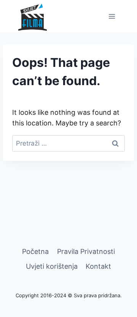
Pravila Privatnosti (86, 251)
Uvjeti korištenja (52, 266)
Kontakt (98, 266)
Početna (35, 251)
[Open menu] (112, 16)
